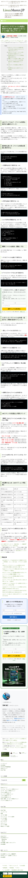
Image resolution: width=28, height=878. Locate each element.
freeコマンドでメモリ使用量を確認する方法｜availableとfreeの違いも (13, 576)
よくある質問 (6, 870)
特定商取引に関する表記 (17, 870)
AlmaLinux (4, 839)
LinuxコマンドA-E (7, 41)
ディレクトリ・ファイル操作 (7, 816)
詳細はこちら (22, 311)
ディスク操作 (4, 818)
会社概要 (17, 13)
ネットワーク (4, 821)
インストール (4, 812)
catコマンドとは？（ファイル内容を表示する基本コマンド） (15, 53)
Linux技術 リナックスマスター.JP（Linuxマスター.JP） (14, 40)
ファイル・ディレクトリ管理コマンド (17, 41)
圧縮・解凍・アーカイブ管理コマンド (9, 798)
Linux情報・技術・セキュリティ (8, 842)
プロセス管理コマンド (6, 797)
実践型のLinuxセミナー (19, 718)
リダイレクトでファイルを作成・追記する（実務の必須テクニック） (16, 61)
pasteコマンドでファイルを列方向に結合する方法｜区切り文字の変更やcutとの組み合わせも (15, 591)
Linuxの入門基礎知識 (6, 766)
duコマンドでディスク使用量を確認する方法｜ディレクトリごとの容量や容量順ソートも (15, 573)
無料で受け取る (7, 876)
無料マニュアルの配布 (12, 720)
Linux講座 (3, 857)
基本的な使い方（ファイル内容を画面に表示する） (16, 56)
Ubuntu (3, 841)
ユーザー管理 (4, 815)
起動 (2, 813)
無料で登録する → (14, 617)
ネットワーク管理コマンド (7, 794)
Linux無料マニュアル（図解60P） (9, 854)
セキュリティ (4, 823)
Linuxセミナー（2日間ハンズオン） (9, 855)
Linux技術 (3, 765)
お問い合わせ (8, 17)
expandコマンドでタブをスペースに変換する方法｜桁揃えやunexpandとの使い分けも (15, 587)
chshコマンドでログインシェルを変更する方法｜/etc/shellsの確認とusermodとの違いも (14, 566)
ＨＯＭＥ (2, 40)
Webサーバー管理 (5, 826)
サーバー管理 (4, 824)
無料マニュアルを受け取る (14, 308)
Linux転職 (3, 844)
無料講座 (5, 867)
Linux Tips (3, 770)
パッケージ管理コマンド (6, 800)
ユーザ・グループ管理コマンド (8, 790)
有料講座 (12, 867)
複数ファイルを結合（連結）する (16, 58)
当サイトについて (9, 13)
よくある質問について (17, 15)
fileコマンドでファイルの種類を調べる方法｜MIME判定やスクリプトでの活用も (15, 743)
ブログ (17, 867)
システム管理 (4, 820)
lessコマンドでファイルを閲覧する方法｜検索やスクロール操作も (14, 739)
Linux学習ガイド (4, 837)
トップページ (4, 763)
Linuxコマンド (19, 746)
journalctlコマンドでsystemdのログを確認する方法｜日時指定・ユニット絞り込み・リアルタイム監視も (15, 561)
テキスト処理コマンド (6, 792)
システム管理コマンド (6, 795)
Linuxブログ (3, 836)
